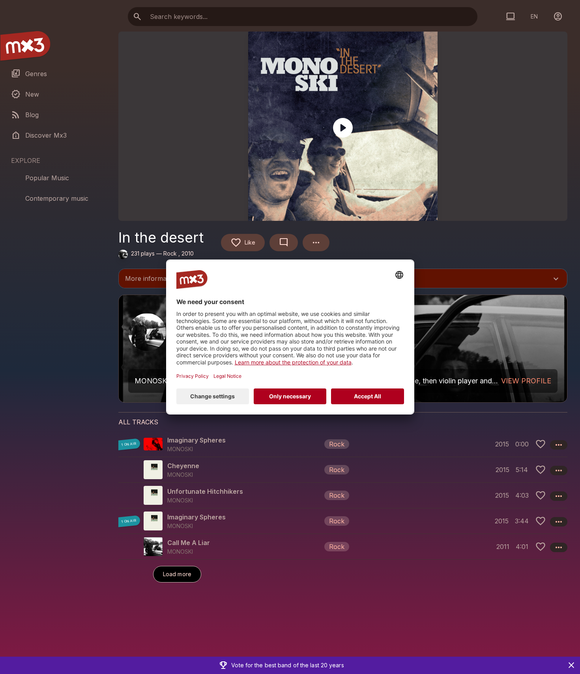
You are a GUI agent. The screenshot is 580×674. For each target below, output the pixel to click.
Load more (177, 574)
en (534, 16)
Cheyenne (183, 466)
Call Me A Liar (188, 543)
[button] (342, 444)
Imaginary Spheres (196, 440)
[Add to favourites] (540, 444)
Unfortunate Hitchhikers (205, 491)
